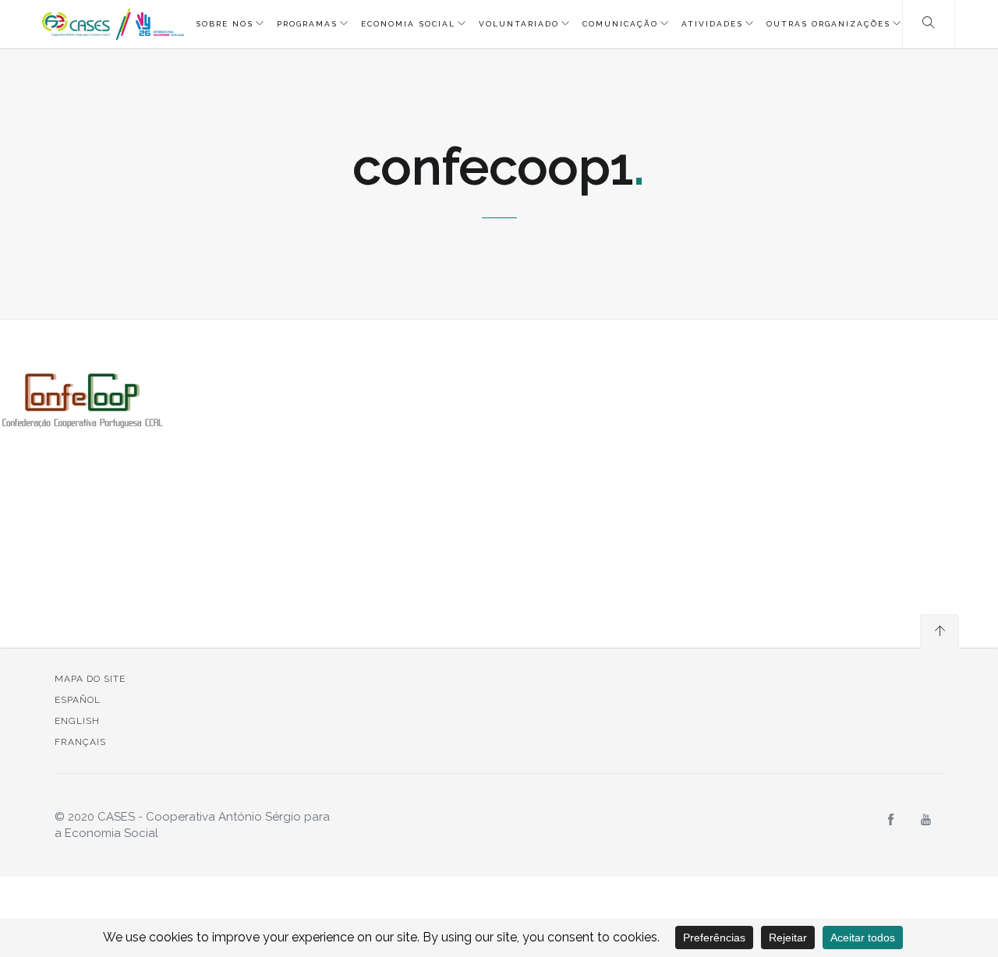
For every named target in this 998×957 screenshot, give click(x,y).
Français (80, 741)
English (77, 720)
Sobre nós (224, 23)
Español (78, 699)
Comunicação (620, 23)
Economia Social (408, 23)
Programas (307, 23)
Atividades (712, 23)
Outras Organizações (828, 23)
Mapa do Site (90, 678)
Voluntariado (519, 23)
